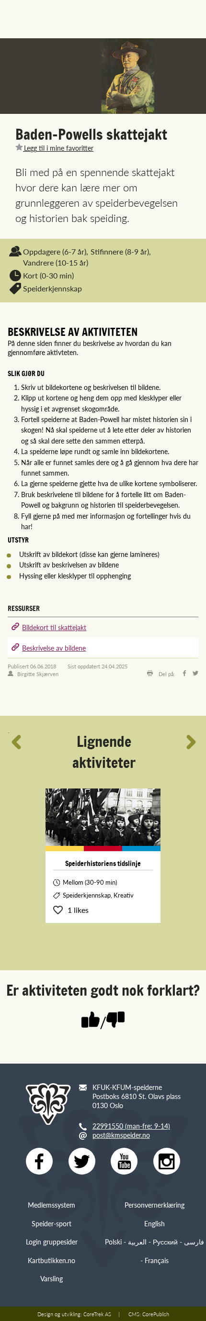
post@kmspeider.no (121, 1135)
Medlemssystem (51, 1205)
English (154, 1223)
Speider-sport (51, 1223)
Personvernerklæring (154, 1205)
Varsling (51, 1278)
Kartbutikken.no (51, 1260)
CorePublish (155, 1314)
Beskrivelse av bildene (54, 648)
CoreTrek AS (97, 1314)
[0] (115, 1020)
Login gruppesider (52, 1241)
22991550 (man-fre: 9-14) (131, 1126)
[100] (90, 1020)
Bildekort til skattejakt (54, 627)
